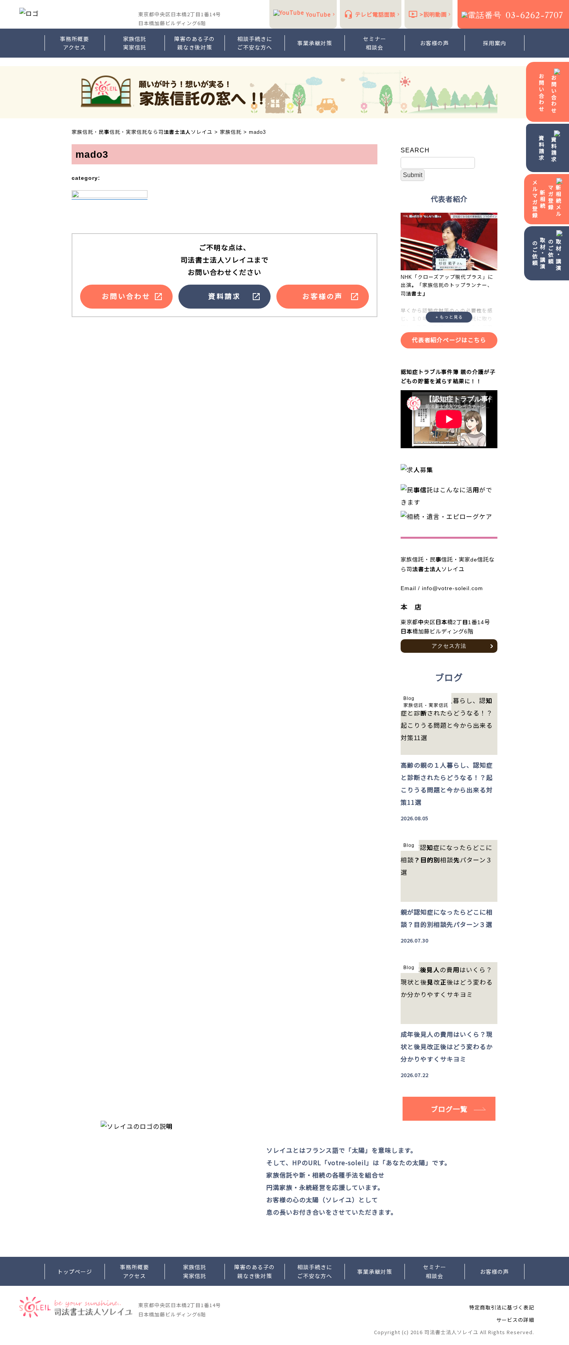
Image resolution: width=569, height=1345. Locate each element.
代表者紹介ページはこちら (449, 340)
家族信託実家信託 (134, 43)
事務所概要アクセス (74, 43)
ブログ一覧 (449, 1109)
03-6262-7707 (534, 15)
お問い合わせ (541, 93)
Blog (409, 698)
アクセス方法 (449, 646)
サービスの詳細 (515, 1319)
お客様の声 (434, 43)
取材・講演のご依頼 (539, 253)
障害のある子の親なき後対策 (194, 43)
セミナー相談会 (374, 43)
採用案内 (494, 43)
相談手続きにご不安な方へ (254, 43)
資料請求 (541, 148)
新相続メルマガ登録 (539, 199)
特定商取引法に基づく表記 (501, 1307)
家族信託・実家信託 (426, 705)
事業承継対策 (314, 43)
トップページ (74, 1271)
